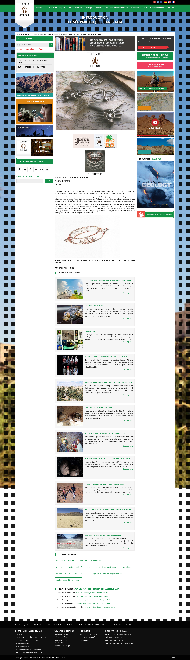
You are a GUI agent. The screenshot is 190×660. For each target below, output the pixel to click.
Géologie (88, 8)
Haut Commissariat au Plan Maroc (28, 649)
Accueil (39, 8)
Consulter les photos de (84, 596)
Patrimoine (82, 561)
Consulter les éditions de (84, 603)
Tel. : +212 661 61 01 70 (113, 637)
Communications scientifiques (60, 641)
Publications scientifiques (63, 634)
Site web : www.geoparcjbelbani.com (119, 643)
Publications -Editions (64, 631)
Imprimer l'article (66, 268)
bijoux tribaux (80, 573)
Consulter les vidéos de (83, 592)
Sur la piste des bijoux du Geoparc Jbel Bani (69, 34)
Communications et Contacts (162, 8)
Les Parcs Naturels (22, 646)
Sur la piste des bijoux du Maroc (68, 580)
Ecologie (98, 8)
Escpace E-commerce (147, 47)
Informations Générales (116, 631)
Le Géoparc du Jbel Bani (65, 561)
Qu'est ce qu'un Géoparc (55, 8)
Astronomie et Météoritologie (116, 8)
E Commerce (84, 631)
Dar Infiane (127, 567)
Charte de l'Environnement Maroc (28, 640)
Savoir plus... (128, 293)
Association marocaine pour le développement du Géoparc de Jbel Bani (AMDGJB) (87, 567)
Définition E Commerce (88, 634)
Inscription (83, 640)
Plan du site (60, 657)
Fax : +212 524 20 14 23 (114, 640)
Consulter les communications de (87, 607)
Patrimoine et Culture (139, 8)
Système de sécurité (87, 637)
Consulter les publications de (85, 600)
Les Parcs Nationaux (23, 643)
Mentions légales (47, 657)
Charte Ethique (20, 634)
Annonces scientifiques (62, 646)
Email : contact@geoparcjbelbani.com (119, 634)
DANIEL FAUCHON (63, 573)
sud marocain (96, 561)
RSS (173, 657)
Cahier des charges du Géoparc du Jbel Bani (31, 637)
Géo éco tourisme (75, 8)
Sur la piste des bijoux (43, 34)
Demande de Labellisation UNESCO (28, 652)
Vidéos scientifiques (61, 637)
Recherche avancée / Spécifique (29, 49)
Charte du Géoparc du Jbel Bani (28, 631)
